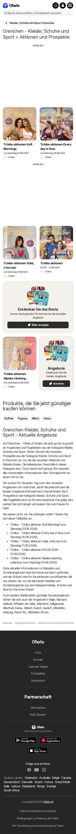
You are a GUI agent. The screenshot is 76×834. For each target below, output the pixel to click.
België (55, 778)
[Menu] (70, 5)
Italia (6, 786)
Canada (66, 778)
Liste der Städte (38, 666)
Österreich (31, 778)
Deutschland (11, 782)
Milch (35, 418)
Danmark (26, 782)
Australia (44, 778)
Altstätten (59, 608)
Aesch (37, 608)
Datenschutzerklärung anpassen (38, 810)
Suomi (38, 782)
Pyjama (22, 418)
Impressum (38, 680)
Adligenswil (56, 604)
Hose (47, 418)
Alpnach (61, 599)
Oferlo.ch (48, 801)
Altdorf (28, 608)
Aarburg (8, 612)
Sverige (51, 786)
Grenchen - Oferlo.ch (21, 443)
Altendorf (42, 604)
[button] (63, 5)
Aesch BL (20, 612)
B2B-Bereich (38, 714)
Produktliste (38, 673)
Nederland (28, 786)
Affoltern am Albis (24, 604)
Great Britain (62, 782)
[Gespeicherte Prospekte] (55, 5)
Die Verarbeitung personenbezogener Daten (38, 825)
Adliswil (7, 604)
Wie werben (38, 707)
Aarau (18, 608)
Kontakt (38, 659)
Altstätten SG (36, 612)
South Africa (12, 790)
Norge (41, 786)
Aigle (52, 599)
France (48, 782)
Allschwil (8, 608)
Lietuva (15, 786)
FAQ (38, 653)
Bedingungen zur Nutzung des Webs (38, 818)
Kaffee (8, 418)
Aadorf (47, 608)
